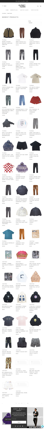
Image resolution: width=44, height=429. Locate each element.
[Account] (38, 6)
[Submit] (3, 6)
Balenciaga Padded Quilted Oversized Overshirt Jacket (21, 200)
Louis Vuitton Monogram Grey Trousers (7, 222)
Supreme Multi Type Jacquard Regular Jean (22, 111)
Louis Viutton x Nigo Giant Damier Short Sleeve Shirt (8, 178)
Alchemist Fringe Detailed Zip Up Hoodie (21, 308)
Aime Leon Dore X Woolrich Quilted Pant (7, 200)
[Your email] (19, 419)
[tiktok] (18, 426)
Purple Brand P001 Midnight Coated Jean (35, 178)
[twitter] (20, 426)
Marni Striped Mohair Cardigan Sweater (7, 43)
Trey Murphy (4, 39)
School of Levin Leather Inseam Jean (34, 200)
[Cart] (40, 6)
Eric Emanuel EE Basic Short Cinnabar (34, 111)
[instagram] (15, 426)
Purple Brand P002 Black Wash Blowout (7, 89)
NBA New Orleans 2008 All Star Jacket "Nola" (34, 374)
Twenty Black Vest (21, 351)
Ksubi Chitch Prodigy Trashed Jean (7, 65)
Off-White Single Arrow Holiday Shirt (34, 89)
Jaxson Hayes (31, 241)
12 (27, 403)
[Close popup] (42, 408)
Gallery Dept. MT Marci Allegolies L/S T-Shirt (21, 134)
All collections (4, 13)
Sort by (29, 21)
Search (5, 6)
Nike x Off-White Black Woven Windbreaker (7, 134)
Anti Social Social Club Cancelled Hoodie (35, 265)
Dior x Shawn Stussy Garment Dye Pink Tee (22, 331)
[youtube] (22, 426)
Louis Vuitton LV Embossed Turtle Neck (34, 43)
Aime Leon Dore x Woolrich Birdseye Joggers (35, 134)
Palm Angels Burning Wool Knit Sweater (21, 265)
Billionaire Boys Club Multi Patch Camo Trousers (7, 374)
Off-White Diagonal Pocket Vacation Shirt (22, 89)
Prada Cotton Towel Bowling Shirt (34, 156)
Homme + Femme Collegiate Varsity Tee (8, 265)
